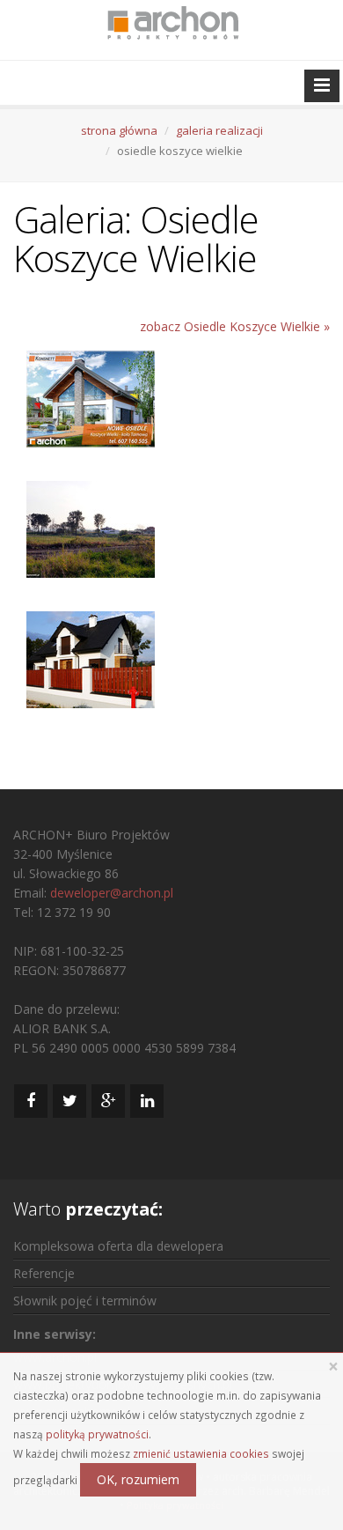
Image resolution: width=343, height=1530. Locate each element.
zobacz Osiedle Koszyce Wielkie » (235, 326)
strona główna (119, 130)
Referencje (44, 1273)
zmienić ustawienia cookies (201, 1453)
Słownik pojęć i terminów (85, 1300)
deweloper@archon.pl (111, 892)
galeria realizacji (219, 130)
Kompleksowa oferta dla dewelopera (118, 1246)
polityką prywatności (97, 1434)
